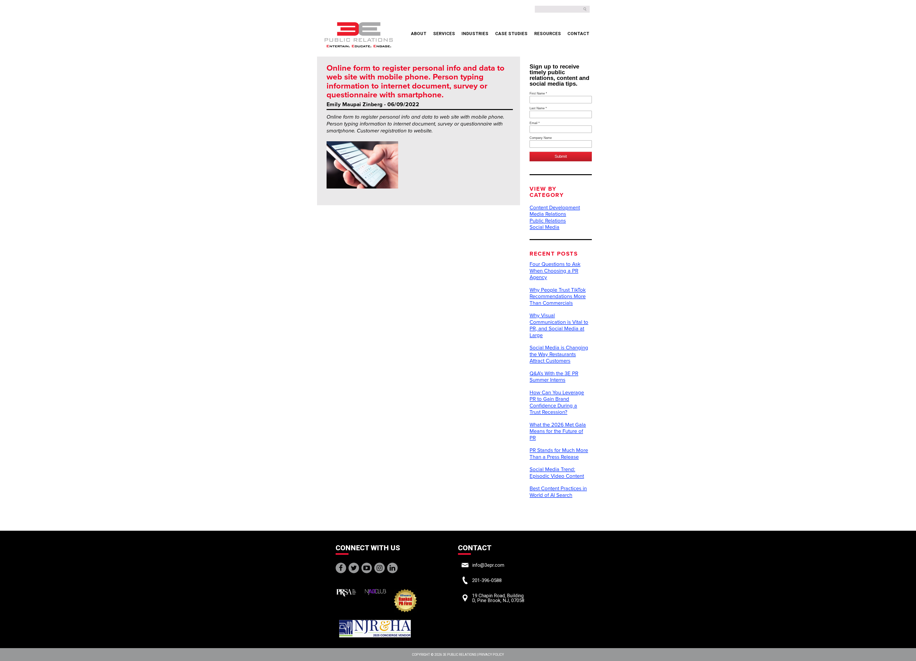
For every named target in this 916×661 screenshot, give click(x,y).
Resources (547, 33)
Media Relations (548, 214)
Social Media (544, 227)
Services (444, 33)
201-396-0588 (487, 580)
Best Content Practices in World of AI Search (558, 491)
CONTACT (578, 33)
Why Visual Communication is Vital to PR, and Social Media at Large (559, 325)
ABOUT (419, 33)
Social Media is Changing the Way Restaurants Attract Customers (559, 354)
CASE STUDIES (511, 33)
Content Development (555, 208)
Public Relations (548, 221)
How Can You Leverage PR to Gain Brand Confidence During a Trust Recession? (557, 402)
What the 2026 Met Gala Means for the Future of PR (558, 431)
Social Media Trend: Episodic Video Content (557, 472)
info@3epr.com (488, 565)
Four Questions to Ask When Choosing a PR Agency (555, 270)
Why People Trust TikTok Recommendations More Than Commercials (558, 296)
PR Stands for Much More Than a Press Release (559, 453)
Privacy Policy (491, 654)
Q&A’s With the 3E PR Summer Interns (554, 376)
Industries (475, 33)
